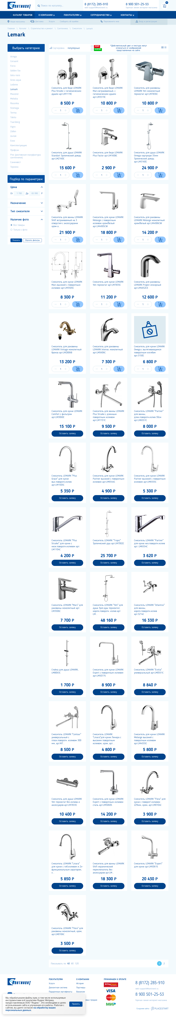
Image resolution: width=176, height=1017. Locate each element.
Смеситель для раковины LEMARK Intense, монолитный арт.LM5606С (108, 349)
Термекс (14, 167)
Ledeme (14, 84)
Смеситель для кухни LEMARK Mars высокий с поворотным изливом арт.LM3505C (67, 285)
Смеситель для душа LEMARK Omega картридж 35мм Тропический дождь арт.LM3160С (149, 157)
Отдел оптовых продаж (86, 1000)
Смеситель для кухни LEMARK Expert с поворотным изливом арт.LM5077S (108, 673)
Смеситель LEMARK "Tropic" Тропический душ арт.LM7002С (108, 542)
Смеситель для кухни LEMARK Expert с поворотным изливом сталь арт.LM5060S (108, 802)
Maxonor (14, 94)
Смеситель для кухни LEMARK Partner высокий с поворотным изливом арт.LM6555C (150, 479)
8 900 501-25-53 (137, 4)
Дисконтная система (58, 988)
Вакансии (80, 992)
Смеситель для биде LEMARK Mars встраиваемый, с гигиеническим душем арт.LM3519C (108, 92)
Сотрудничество (100, 15)
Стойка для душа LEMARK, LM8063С (65, 671)
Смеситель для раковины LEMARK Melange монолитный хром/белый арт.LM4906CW (149, 220)
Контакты (126, 15)
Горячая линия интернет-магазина (141, 8)
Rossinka (14, 103)
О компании (45, 15)
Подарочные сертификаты (60, 992)
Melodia (14, 99)
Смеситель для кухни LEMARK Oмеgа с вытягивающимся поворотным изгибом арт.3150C (149, 351)
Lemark (14, 89)
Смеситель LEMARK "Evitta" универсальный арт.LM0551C (149, 671)
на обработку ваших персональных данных (31, 1009)
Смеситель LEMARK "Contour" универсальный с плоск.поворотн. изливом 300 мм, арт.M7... (66, 739)
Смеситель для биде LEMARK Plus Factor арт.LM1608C (108, 154)
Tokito (13, 117)
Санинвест (15, 162)
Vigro (12, 127)
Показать (16, 240)
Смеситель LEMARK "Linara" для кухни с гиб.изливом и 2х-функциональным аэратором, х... (67, 868)
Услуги (52, 983)
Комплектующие (18, 145)
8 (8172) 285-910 (96, 4)
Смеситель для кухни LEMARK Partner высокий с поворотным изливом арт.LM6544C (108, 479)
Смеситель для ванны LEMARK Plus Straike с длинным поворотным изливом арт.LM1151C (108, 416)
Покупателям (71, 15)
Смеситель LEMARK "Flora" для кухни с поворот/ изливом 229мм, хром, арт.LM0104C (150, 802)
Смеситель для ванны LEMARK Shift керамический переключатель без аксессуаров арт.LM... (108, 868)
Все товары (19, 225)
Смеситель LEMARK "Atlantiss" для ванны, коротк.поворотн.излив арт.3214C (149, 609)
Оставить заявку (67, 433)
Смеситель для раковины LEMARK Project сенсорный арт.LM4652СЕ (147, 285)
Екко (12, 141)
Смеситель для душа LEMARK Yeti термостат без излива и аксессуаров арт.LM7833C (67, 802)
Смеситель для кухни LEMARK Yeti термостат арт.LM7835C (108, 283)
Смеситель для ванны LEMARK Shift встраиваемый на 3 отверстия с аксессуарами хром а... (67, 222)
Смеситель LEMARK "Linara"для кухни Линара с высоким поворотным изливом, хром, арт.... (107, 739)
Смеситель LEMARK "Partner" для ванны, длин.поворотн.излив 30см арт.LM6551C (148, 416)
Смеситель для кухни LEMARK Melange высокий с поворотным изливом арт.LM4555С (149, 739)
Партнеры (80, 988)
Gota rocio (15, 75)
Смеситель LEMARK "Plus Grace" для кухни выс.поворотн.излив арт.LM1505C (64, 480)
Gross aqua (15, 80)
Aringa (13, 56)
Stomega (14, 108)
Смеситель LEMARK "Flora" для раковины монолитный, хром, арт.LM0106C (67, 931)
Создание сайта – (144, 1009)
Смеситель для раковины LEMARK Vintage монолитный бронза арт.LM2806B (67, 349)
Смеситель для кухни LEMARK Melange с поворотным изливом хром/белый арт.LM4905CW (108, 222)
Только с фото (20, 230)
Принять (76, 1004)
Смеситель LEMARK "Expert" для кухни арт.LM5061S (148, 865)
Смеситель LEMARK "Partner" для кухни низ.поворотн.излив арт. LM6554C (149, 543)
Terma (13, 113)
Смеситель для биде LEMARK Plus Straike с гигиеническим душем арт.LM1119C (66, 91)
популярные (74, 48)
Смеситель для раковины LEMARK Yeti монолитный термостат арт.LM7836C (147, 91)
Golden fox (15, 70)
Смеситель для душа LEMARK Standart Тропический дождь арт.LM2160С (67, 155)
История (80, 983)
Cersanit (14, 61)
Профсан (14, 150)
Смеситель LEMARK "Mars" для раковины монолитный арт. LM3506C (67, 608)
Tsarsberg (15, 122)
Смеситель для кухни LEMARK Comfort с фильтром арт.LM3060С (67, 414)
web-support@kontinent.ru (96, 8)
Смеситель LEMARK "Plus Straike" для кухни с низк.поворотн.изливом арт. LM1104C (66, 545)
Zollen (13, 131)
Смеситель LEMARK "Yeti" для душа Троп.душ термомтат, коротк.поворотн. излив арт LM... (108, 609)
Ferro (12, 66)
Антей (13, 136)
